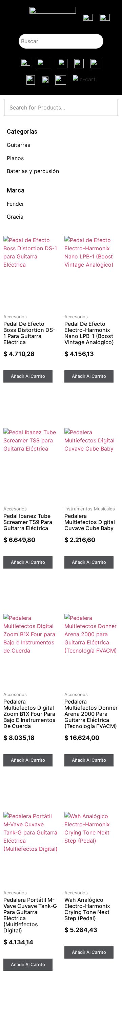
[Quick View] (16, 367)
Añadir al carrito (28, 376)
